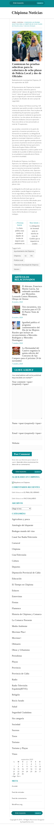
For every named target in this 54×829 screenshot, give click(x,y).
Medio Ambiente (19, 626)
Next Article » (35, 223)
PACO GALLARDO (30, 498)
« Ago (14, 776)
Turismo (15, 742)
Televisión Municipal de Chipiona (26, 265)
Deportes (16, 567)
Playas (15, 661)
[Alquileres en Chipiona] (21, 482)
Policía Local (18, 260)
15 (18, 769)
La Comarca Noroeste (22, 620)
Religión (16, 694)
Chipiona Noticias (27, 12)
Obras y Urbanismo (21, 650)
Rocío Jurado (18, 700)
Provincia (16, 667)
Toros (14, 736)
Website (15, 443)
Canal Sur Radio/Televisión (24, 537)
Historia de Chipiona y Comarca (26, 614)
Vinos (14, 754)
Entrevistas (17, 596)
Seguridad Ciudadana (21, 712)
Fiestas (15, 602)
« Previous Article (20, 224)
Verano (16, 269)
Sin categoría (18, 718)
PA (32, 256)
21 (14, 771)
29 (18, 774)
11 (31, 766)
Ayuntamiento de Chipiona (24, 251)
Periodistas (17, 655)
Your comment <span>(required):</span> (22, 383)
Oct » (18, 776)
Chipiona (20, 22)
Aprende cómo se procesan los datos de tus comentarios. (25, 463)
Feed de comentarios (19, 798)
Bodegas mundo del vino (23, 531)
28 (14, 774)
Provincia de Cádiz (20, 673)
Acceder (15, 786)
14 (14, 769)
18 (31, 769)
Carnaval (16, 543)
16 (23, 769)
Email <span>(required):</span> (27, 433)
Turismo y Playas (20, 748)
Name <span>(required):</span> (27, 423)
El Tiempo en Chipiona (22, 584)
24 (27, 771)
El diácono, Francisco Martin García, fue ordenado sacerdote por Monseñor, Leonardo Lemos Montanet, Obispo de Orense (27, 292)
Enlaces (15, 590)
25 (31, 771)
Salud (14, 706)
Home (14, 22)
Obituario (16, 644)
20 (40, 769)
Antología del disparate (22, 525)
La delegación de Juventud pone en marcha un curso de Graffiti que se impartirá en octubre (35, 235)
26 (36, 771)
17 (27, 769)
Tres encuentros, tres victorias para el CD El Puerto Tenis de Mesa (31, 311)
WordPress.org (17, 804)
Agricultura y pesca (21, 519)
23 (23, 771)
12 (36, 766)
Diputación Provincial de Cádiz (26, 572)
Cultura (15, 561)
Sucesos (15, 730)
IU (25, 256)
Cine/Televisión (19, 555)
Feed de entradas (18, 792)
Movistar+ (16, 638)
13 (40, 766)
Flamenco (16, 608)
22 (18, 771)
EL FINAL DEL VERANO (31, 492)
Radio (14, 679)
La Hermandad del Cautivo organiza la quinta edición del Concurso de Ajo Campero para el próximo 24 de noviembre (26, 354)
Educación (16, 578)
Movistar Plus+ (19, 632)
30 (23, 774)
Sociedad (16, 724)
